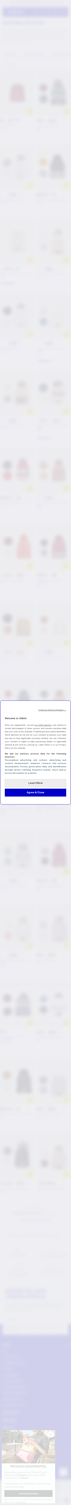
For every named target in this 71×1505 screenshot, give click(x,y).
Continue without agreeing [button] (52, 710)
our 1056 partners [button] (43, 725)
